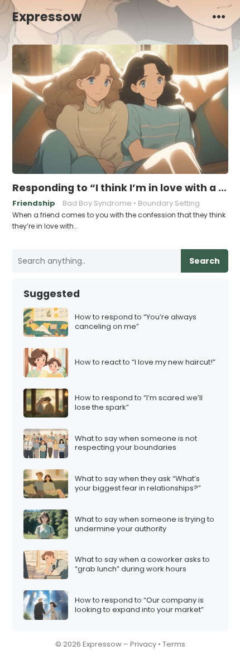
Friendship (33, 203)
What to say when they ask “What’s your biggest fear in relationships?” (138, 483)
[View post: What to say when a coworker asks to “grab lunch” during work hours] (45, 565)
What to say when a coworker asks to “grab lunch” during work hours (142, 564)
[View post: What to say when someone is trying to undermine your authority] (45, 524)
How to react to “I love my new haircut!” (145, 362)
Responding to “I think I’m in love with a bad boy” (120, 188)
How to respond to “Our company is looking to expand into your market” (139, 605)
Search (204, 260)
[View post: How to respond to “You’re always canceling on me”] (45, 322)
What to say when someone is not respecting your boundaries (136, 443)
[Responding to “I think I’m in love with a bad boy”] (120, 110)
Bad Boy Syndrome (97, 203)
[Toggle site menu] (219, 16)
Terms (173, 644)
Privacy (143, 644)
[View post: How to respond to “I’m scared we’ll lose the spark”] (45, 403)
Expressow (46, 17)
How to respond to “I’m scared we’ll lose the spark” (139, 403)
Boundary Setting (169, 203)
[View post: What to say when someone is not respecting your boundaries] (45, 443)
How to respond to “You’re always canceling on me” (135, 322)
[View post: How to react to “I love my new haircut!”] (45, 362)
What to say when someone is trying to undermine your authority (144, 524)
